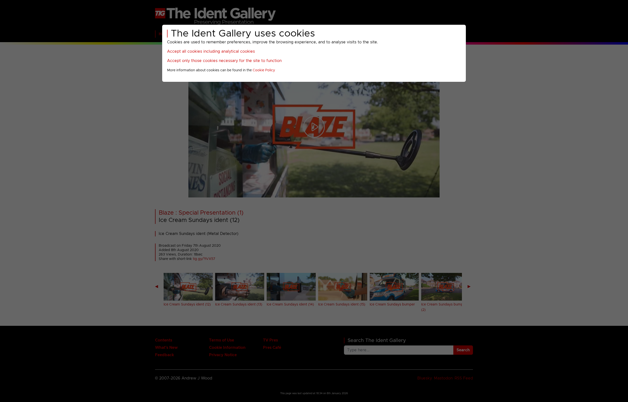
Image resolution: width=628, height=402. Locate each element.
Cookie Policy (264, 70)
